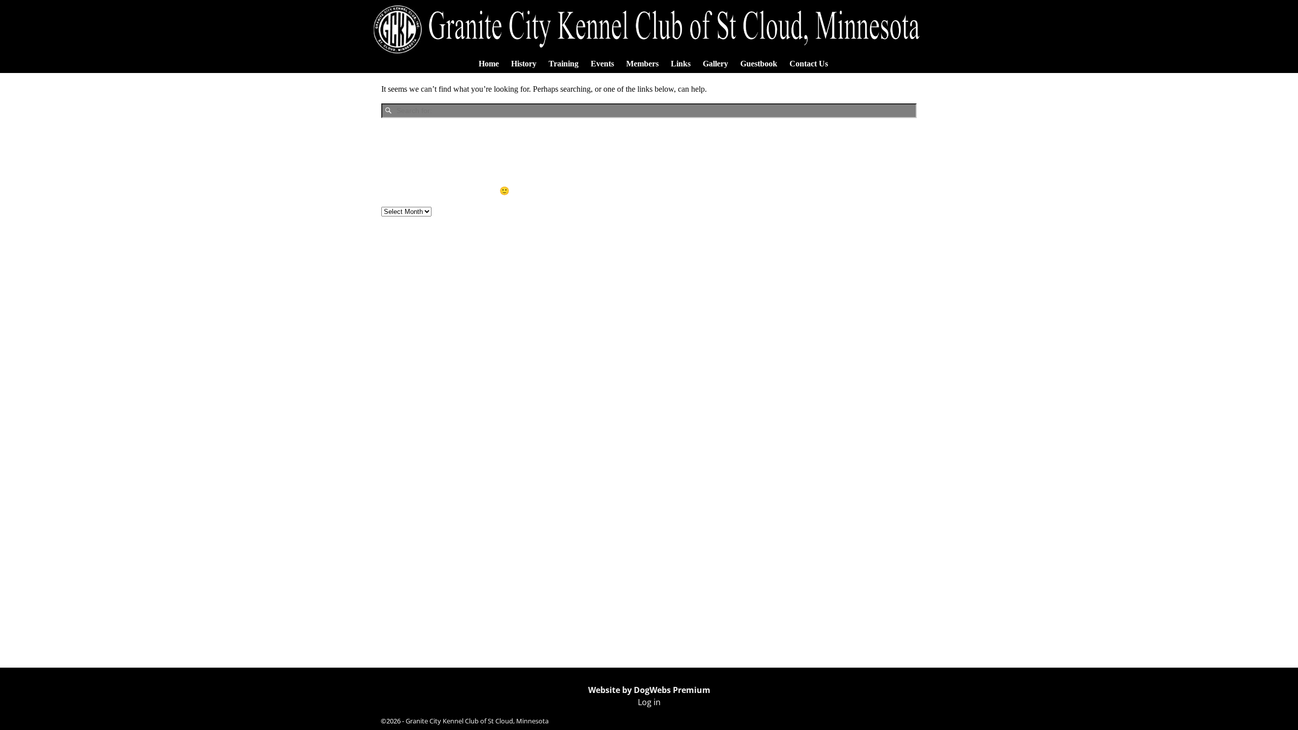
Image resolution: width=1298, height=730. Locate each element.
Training (564, 63)
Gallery (715, 63)
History (523, 63)
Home (489, 63)
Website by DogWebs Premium (649, 690)
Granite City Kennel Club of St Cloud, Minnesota (477, 720)
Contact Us (808, 63)
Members (642, 63)
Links (681, 63)
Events (602, 63)
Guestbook (758, 63)
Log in (649, 702)
